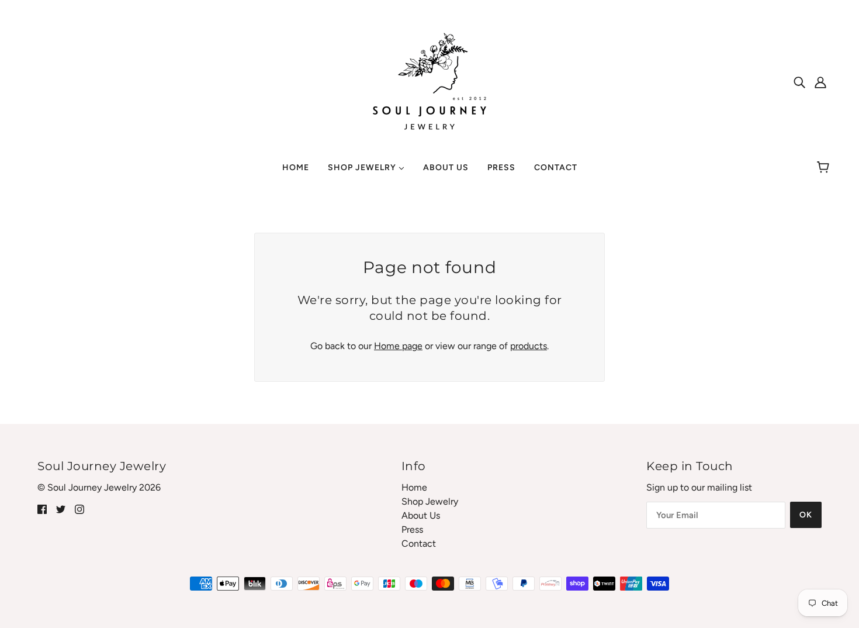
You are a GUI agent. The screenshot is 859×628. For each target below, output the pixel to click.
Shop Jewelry (429, 501)
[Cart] (824, 168)
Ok (805, 515)
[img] (799, 82)
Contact (418, 543)
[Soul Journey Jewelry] (429, 81)
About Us (420, 515)
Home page (398, 345)
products (528, 345)
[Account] (820, 82)
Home (414, 487)
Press (412, 529)
